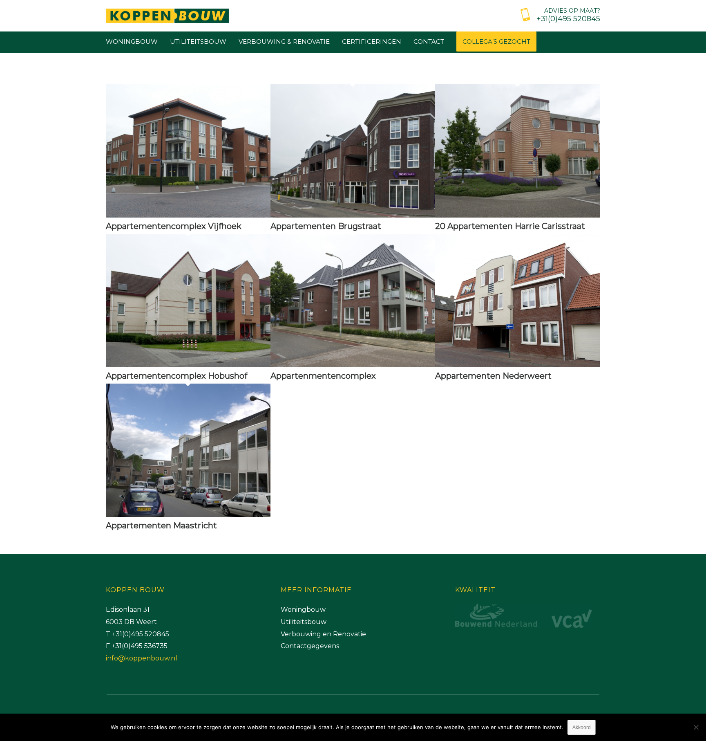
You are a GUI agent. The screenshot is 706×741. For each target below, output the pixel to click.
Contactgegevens (310, 646)
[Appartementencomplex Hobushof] (188, 364)
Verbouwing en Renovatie (323, 634)
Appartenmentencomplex (323, 376)
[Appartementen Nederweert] (517, 364)
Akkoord (581, 727)
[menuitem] (558, 13)
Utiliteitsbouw (303, 622)
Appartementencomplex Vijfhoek (173, 226)
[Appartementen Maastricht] (188, 514)
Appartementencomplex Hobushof (176, 376)
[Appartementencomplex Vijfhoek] (188, 215)
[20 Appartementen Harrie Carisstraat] (517, 215)
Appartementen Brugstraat (325, 226)
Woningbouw (303, 609)
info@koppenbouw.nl (141, 658)
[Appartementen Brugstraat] (352, 215)
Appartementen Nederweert (493, 376)
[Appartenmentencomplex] (352, 364)
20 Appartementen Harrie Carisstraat (510, 226)
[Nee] (696, 727)
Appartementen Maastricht (161, 525)
